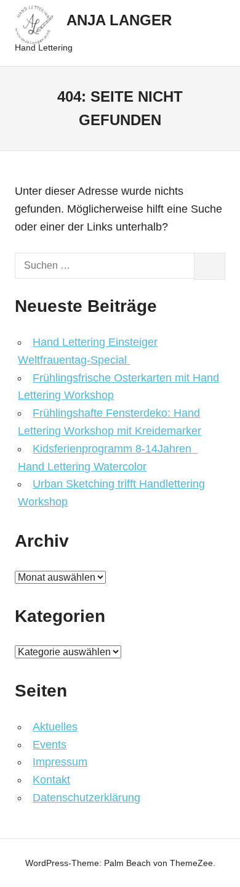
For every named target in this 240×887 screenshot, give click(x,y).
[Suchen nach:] (104, 266)
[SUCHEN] (209, 266)
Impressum (60, 762)
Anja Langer (119, 20)
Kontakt (51, 780)
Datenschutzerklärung (86, 797)
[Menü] (209, 33)
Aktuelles (55, 727)
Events (49, 744)
